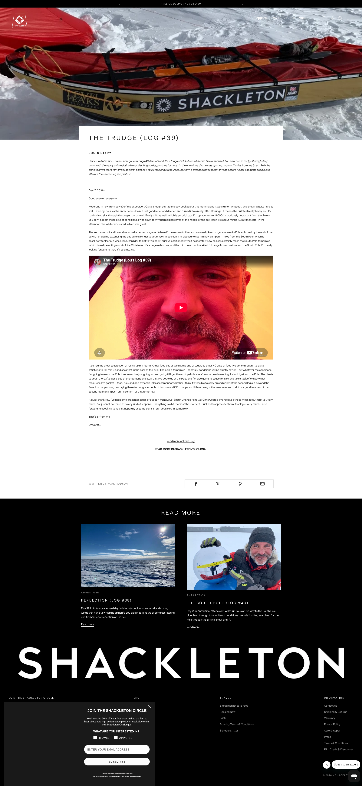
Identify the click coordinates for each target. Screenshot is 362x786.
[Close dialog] (149, 706)
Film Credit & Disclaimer (338, 749)
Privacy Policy (332, 724)
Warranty (329, 718)
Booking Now (227, 712)
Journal (289, 18)
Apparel (262, 18)
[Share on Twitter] (218, 484)
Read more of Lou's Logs (181, 441)
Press (327, 736)
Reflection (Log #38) (106, 600)
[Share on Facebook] (196, 484)
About (303, 18)
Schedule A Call (229, 730)
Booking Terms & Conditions (237, 724)
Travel (275, 18)
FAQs (223, 718)
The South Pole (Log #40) (217, 603)
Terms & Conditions (336, 743)
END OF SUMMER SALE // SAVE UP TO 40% (181, 3)
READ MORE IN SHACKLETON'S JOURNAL (181, 449)
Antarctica (196, 595)
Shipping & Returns (335, 712)
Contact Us (330, 705)
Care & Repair (332, 730)
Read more (87, 624)
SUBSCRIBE (117, 761)
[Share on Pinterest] (240, 484)
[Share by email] (262, 484)
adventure (90, 592)
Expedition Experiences (234, 705)
